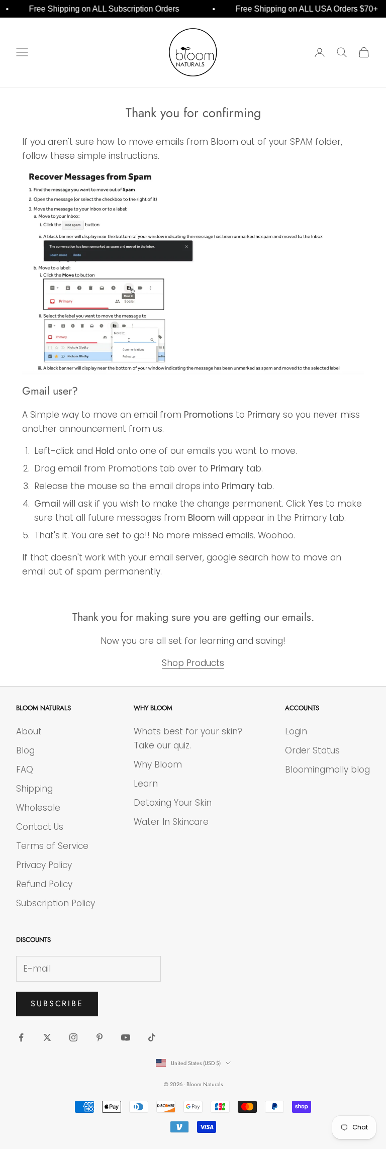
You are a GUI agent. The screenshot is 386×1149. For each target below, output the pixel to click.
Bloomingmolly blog (327, 769)
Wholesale (38, 808)
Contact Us (39, 827)
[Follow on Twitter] (47, 1037)
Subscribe (57, 1003)
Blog (25, 750)
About (29, 731)
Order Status (312, 750)
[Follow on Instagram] (73, 1037)
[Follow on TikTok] (152, 1037)
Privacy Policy (44, 865)
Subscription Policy (55, 903)
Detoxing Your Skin (173, 803)
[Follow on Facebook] (21, 1037)
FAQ (24, 769)
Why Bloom (158, 764)
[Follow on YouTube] (126, 1037)
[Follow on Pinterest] (99, 1037)
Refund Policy (44, 884)
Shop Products (193, 663)
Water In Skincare (171, 822)
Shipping (34, 789)
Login (296, 731)
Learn (146, 784)
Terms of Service (52, 846)
